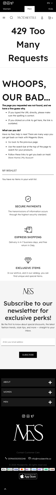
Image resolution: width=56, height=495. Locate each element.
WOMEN (7, 392)
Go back (12, 142)
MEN (5, 401)
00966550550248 (17, 458)
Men (29, 9)
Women (7, 9)
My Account (27, 157)
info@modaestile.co (41, 458)
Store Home (14, 157)
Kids (51, 9)
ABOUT (6, 382)
